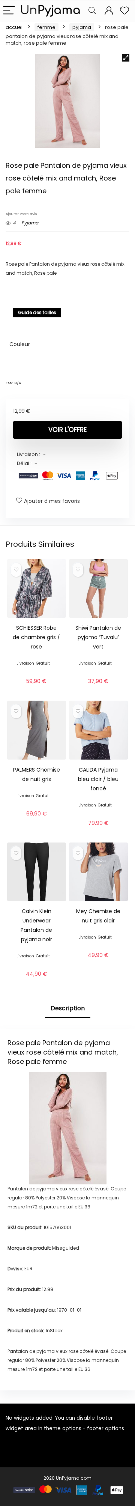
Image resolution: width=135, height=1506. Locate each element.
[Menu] (9, 11)
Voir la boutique (36, 689)
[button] (125, 58)
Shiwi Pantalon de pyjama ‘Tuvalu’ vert (98, 637)
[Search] (92, 11)
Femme (47, 27)
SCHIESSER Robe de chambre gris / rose (36, 637)
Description (68, 1008)
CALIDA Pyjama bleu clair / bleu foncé (98, 779)
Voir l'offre (67, 429)
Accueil (15, 27)
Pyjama (81, 27)
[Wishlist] (124, 10)
